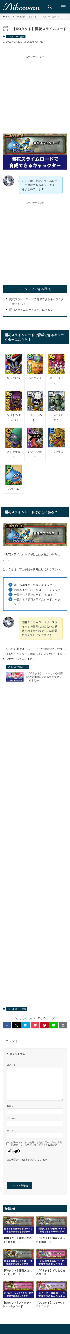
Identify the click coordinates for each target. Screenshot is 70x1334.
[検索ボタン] (50, 6)
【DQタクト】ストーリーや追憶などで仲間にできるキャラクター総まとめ (44, 677)
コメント (12, 1064)
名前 (10, 1105)
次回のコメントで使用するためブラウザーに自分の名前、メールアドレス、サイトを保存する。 (36, 1143)
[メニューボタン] (63, 6)
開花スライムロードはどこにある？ (31, 309)
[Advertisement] (35, 93)
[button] (7, 1025)
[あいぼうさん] (21, 6)
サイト (10, 1130)
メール (11, 1118)
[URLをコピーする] (63, 1025)
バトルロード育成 (15, 36)
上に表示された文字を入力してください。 (29, 1159)
